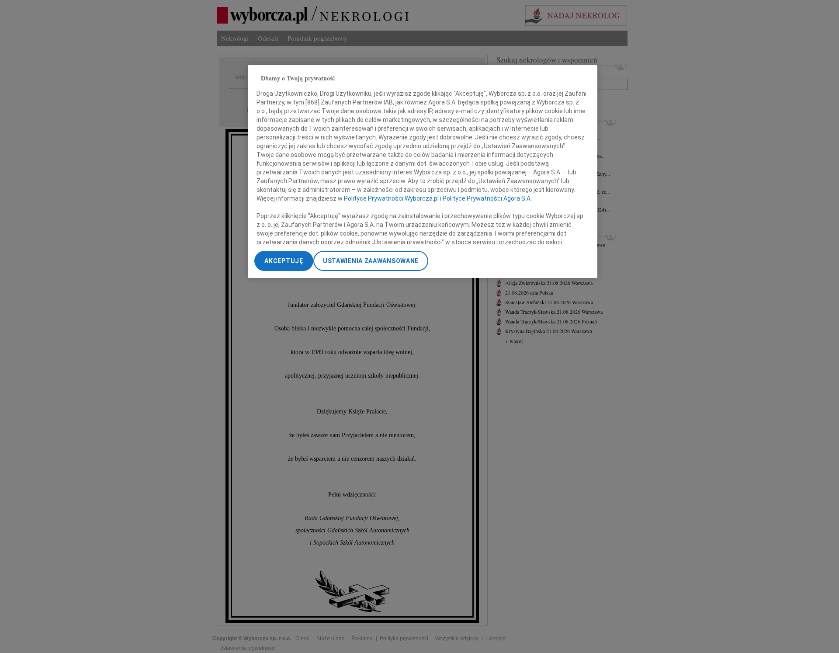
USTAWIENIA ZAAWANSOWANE (371, 260)
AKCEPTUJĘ (283, 260)
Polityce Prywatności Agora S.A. (487, 198)
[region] (422, 171)
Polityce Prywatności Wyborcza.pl (391, 198)
